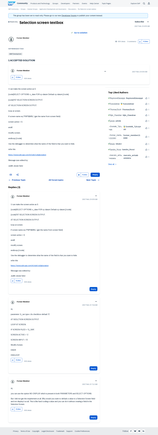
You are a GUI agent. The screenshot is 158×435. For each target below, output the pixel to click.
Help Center (94, 3)
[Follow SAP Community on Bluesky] (135, 431)
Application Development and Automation (52, 9)
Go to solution (80, 33)
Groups (55, 3)
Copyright (35, 431)
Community (22, 3)
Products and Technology (40, 3)
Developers (65, 3)
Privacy (15, 431)
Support (69, 431)
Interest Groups (32, 9)
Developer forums (69, 16)
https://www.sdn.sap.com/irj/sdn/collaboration (27, 155)
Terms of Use (25, 431)
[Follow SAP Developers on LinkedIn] (143, 431)
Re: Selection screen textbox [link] (87, 9)
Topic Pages (106, 3)
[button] (140, 42)
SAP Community (13, 9)
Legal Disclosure (48, 431)
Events (84, 3)
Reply (93, 289)
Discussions (72, 9)
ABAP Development (15, 54)
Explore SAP (135, 3)
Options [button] (147, 21)
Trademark (60, 431)
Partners (76, 3)
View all (111, 164)
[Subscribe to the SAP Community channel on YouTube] (139, 431)
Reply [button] (95, 175)
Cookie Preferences (82, 431)
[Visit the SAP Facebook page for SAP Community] (131, 431)
